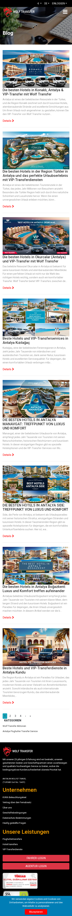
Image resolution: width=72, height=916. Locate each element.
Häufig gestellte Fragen (14, 823)
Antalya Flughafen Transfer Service (20, 731)
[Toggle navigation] (65, 12)
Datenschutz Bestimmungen (17, 818)
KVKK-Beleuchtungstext (14, 797)
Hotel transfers (10, 844)
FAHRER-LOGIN (36, 858)
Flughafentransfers (12, 839)
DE (45, 3)
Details (7, 120)
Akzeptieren (36, 911)
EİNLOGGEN (58, 3)
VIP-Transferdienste (12, 849)
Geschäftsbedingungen (15, 812)
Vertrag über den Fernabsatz (17, 802)
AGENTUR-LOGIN (36, 866)
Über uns (7, 807)
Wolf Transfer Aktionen (14, 726)
